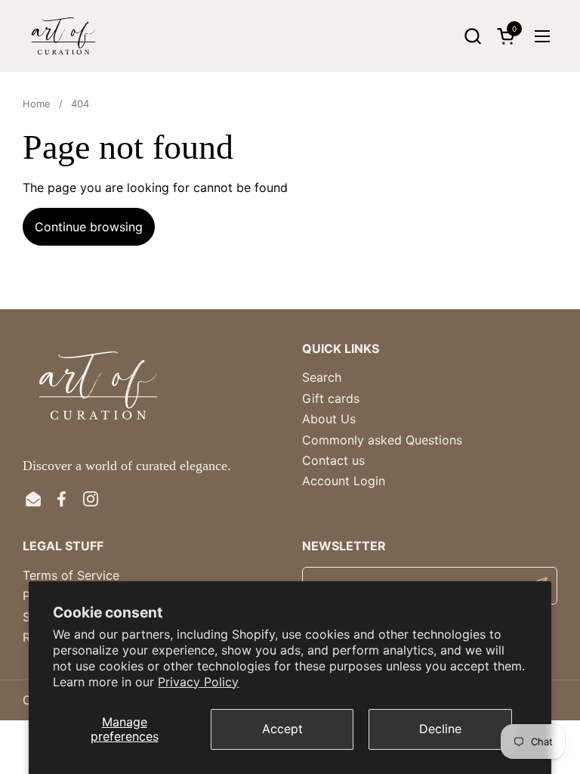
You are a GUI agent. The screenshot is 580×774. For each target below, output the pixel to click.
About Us (329, 418)
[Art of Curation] (63, 35)
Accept (282, 728)
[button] (472, 35)
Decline (440, 728)
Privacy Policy (198, 681)
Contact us (333, 460)
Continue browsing (89, 226)
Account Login (343, 480)
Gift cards (330, 398)
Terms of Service (71, 575)
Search (321, 377)
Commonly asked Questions (382, 439)
